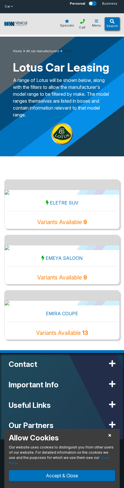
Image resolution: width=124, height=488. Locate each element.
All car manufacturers (42, 51)
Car (7, 6)
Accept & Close (62, 475)
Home (17, 51)
